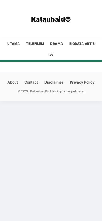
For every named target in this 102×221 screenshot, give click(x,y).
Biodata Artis (82, 44)
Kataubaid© (51, 19)
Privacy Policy (82, 82)
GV (51, 55)
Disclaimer (53, 82)
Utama (13, 44)
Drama (56, 44)
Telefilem (35, 44)
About (12, 82)
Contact (31, 82)
